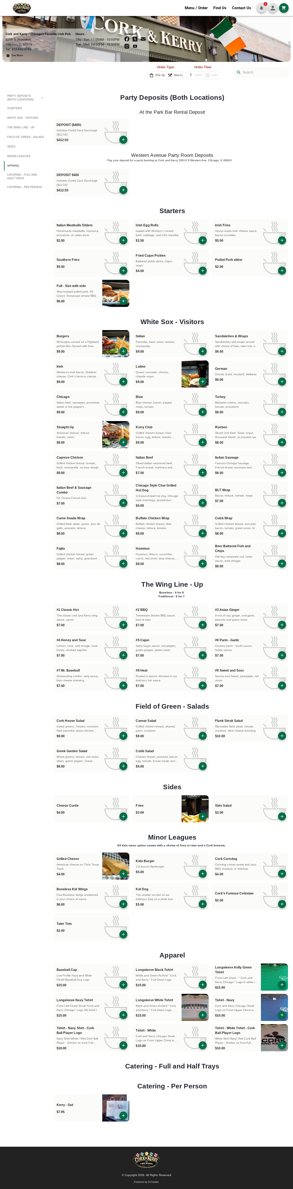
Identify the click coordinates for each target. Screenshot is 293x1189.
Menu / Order (196, 8)
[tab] (26, 98)
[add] (123, 140)
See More (17, 55)
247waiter (153, 1182)
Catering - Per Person (172, 1086)
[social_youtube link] (135, 46)
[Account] (272, 8)
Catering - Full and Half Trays (172, 1066)
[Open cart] (284, 8)
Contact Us (241, 8)
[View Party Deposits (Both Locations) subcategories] (42, 98)
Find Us (219, 8)
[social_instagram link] (126, 46)
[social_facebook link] (126, 39)
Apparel (172, 955)
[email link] (143, 39)
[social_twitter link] (135, 39)
